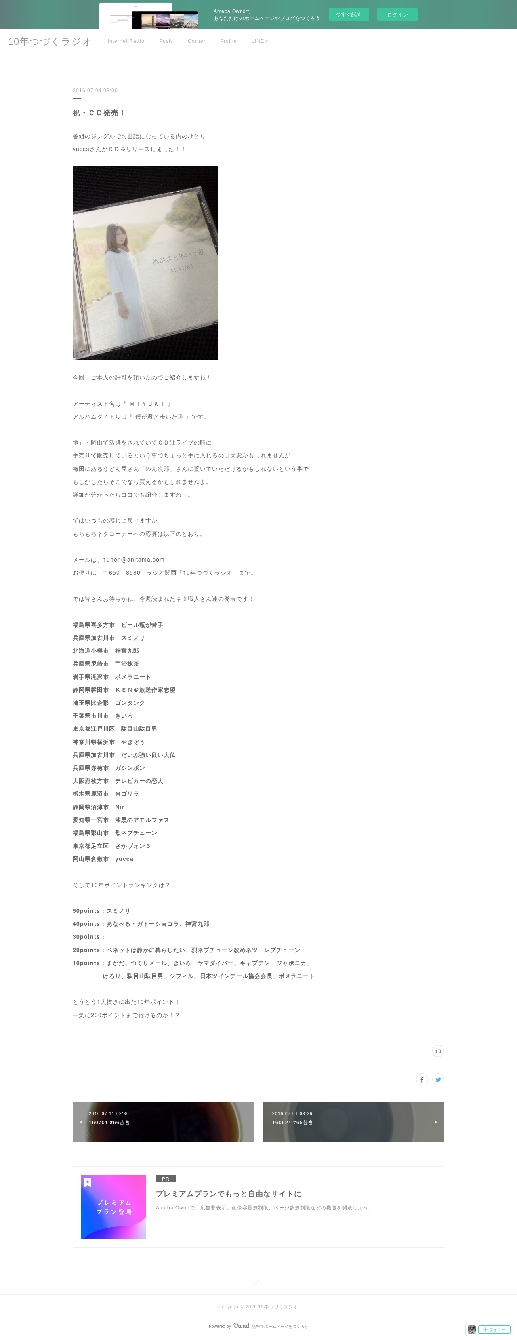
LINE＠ (260, 41)
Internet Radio (126, 41)
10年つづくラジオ (50, 41)
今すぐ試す (349, 14)
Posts (166, 41)
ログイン (397, 14)
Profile (228, 41)
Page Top (258, 1284)
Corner (197, 41)
